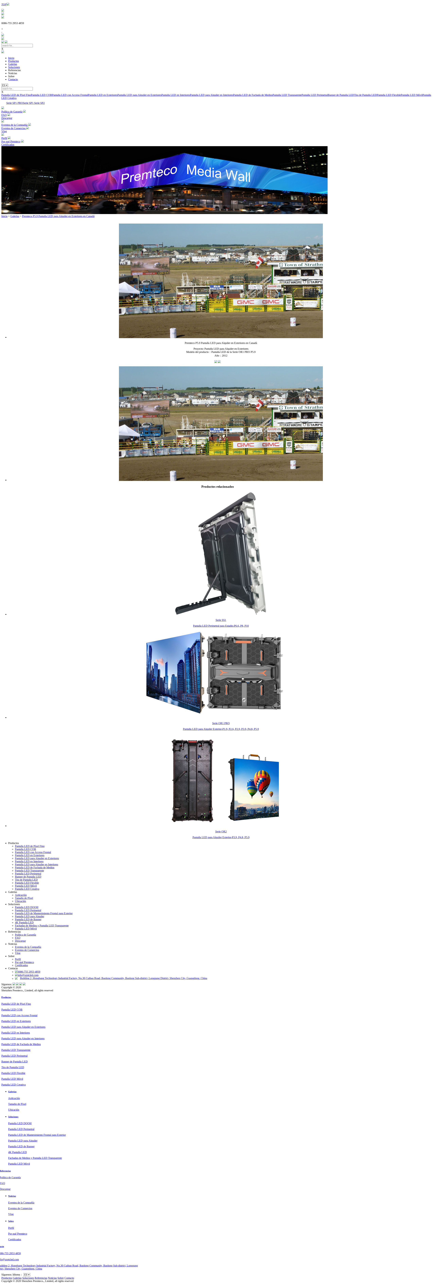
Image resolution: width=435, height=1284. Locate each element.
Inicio (11, 58)
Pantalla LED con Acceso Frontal (70, 95)
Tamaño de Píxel (24, 898)
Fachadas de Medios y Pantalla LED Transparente (42, 925)
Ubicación (20, 901)
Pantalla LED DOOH (26, 907)
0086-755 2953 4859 (29, 971)
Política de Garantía (25, 934)
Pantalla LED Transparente (287, 95)
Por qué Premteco (24, 962)
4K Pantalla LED (24, 922)
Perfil (18, 959)
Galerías (12, 64)
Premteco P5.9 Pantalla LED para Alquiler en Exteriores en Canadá (58, 216)
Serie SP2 (39, 103)
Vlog (17, 953)
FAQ (17, 937)
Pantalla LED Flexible (389, 95)
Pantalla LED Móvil (412, 95)
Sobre (11, 1221)
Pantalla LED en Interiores (175, 95)
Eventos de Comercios (27, 950)
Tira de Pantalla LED (365, 95)
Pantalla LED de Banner (28, 919)
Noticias (12, 1196)
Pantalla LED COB (41, 95)
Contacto (13, 79)
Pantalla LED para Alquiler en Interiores (211, 95)
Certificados (21, 965)
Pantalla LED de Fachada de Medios (253, 95)
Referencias (41, 1278)
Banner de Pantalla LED (341, 95)
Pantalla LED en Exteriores (102, 95)
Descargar (20, 940)
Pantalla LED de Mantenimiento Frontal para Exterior (44, 913)
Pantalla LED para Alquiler (29, 916)
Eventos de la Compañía (28, 947)
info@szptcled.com (28, 975)
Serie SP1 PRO (14, 103)
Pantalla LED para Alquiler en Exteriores (139, 95)
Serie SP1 (28, 103)
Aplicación (21, 895)
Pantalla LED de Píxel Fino (16, 95)
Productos (13, 61)
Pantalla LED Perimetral (315, 95)
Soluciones (14, 67)
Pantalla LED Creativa (27, 888)
